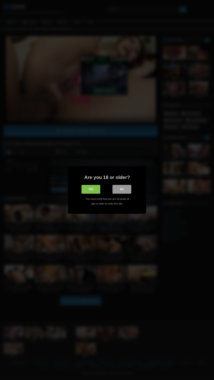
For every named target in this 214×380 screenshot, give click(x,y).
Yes (91, 189)
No (122, 189)
